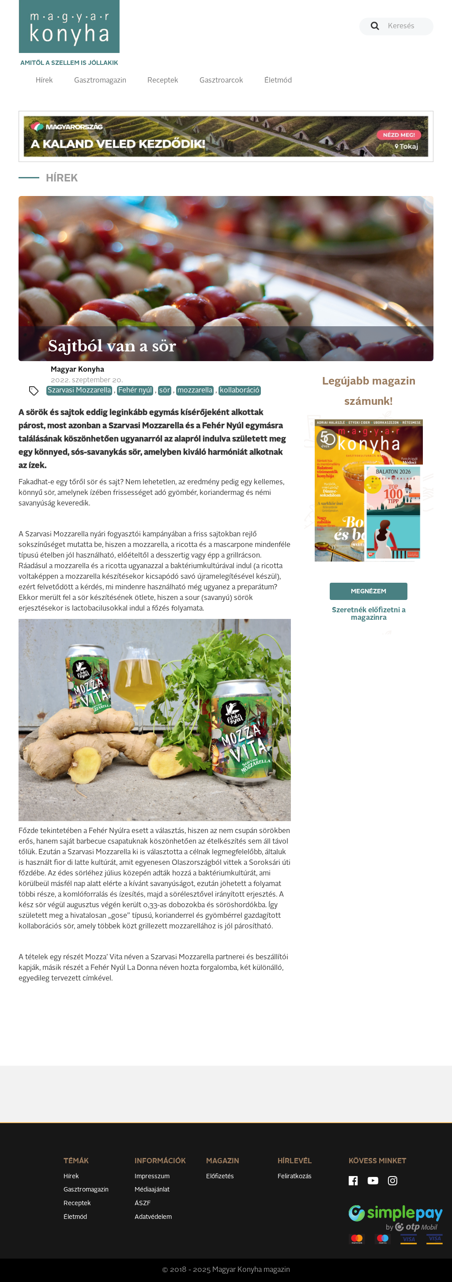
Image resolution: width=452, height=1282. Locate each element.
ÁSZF (143, 1203)
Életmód (278, 80)
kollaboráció (240, 390)
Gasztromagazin (100, 80)
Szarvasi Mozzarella (79, 390)
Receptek (162, 80)
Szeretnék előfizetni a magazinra (369, 614)
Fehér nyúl (135, 390)
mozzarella (194, 390)
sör (164, 390)
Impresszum (152, 1176)
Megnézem (368, 591)
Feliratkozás (295, 1176)
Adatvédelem (153, 1217)
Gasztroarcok (221, 80)
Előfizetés (220, 1176)
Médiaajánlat (152, 1190)
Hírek (44, 80)
